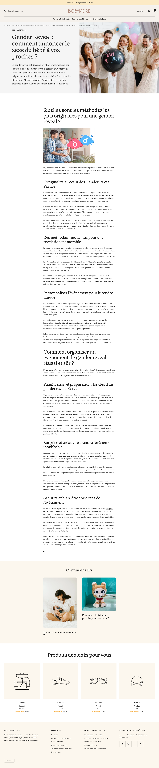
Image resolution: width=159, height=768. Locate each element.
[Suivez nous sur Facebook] (122, 744)
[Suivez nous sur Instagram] (128, 744)
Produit (22, 706)
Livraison (54, 735)
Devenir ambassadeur (59, 745)
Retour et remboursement (61, 738)
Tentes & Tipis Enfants (61, 19)
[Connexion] (149, 11)
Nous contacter (57, 742)
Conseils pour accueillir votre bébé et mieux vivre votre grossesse (31, 25)
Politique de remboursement (95, 749)
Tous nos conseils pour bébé (61, 749)
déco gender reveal (77, 309)
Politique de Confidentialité (94, 735)
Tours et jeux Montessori (81, 19)
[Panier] (154, 11)
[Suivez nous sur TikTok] (140, 744)
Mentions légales (90, 745)
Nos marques (56, 752)
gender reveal (19, 30)
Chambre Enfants (99, 19)
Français (140, 11)
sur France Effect (78, 276)
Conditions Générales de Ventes (96, 738)
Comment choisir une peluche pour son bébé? (95, 616)
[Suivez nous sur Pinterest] (134, 744)
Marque (22, 703)
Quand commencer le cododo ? (60, 633)
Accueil (6, 25)
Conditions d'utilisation (92, 742)
